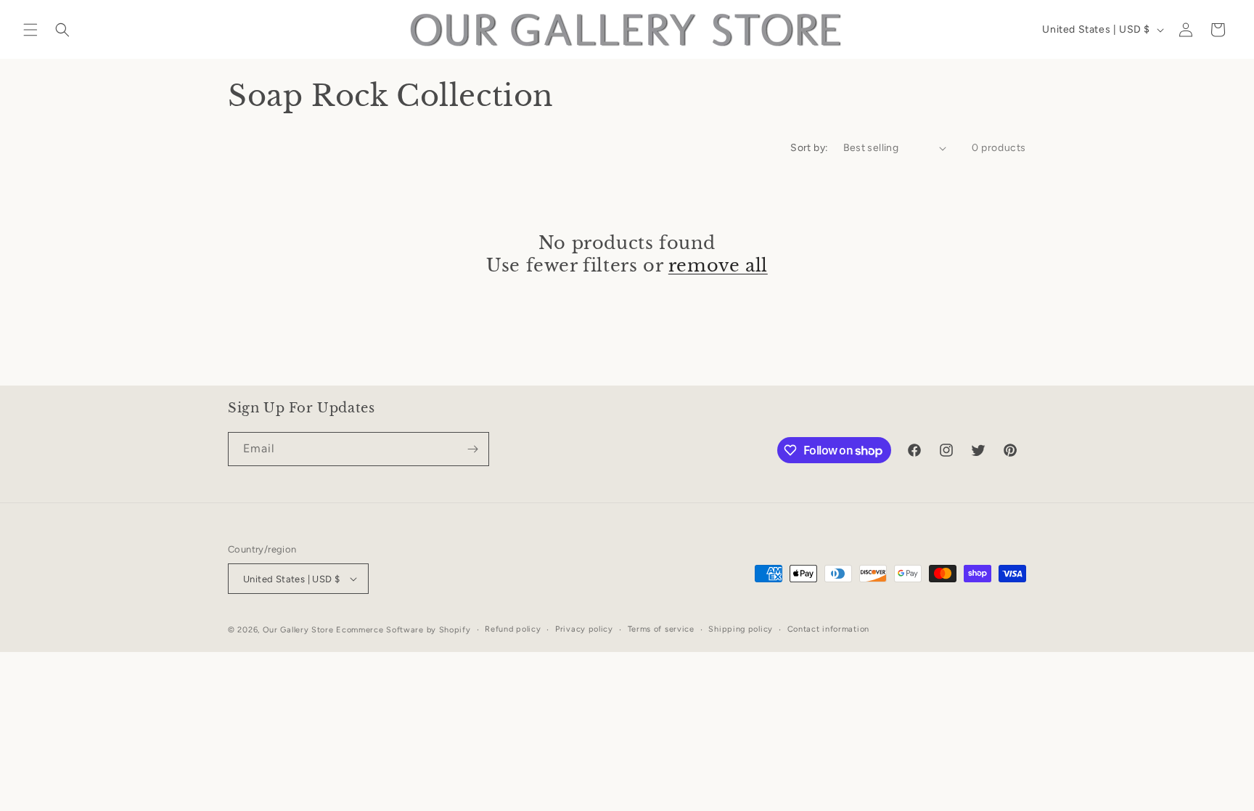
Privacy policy (584, 629)
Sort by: (809, 148)
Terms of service (661, 629)
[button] (30, 30)
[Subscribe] (472, 449)
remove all (718, 265)
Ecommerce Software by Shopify (403, 630)
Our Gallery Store (298, 630)
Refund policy (513, 629)
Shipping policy (740, 629)
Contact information (828, 629)
